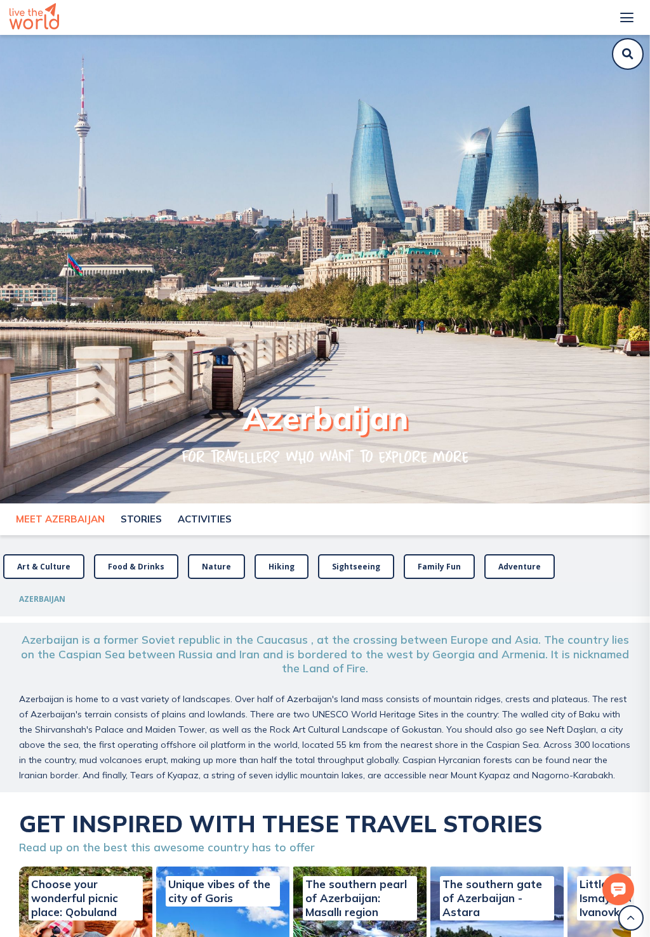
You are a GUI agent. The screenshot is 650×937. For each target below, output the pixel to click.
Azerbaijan (42, 599)
